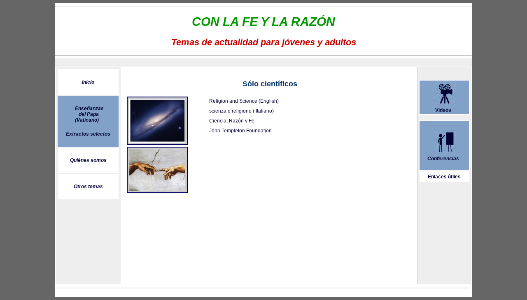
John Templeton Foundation (240, 131)
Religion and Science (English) (244, 101)
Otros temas (88, 186)
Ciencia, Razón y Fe (231, 121)
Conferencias (443, 159)
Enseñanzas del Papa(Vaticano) (89, 114)
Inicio (88, 82)
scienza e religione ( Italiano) (241, 111)
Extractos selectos (88, 134)
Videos (443, 110)
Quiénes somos (88, 160)
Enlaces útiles (444, 177)
